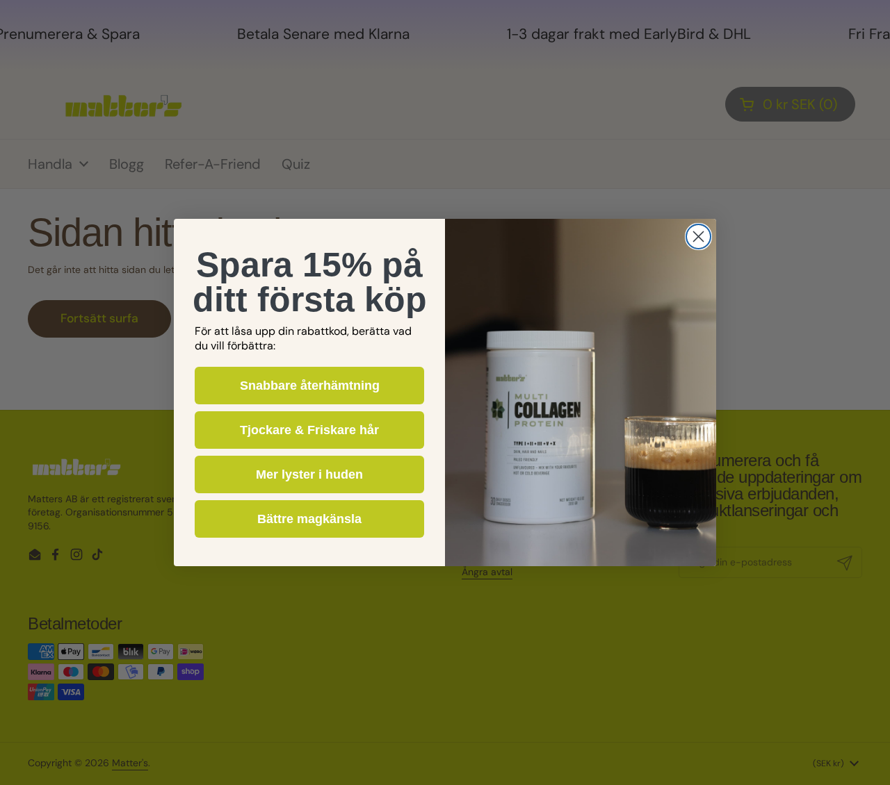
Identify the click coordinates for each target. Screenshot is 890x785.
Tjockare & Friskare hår (309, 430)
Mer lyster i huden (309, 474)
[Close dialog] (698, 236)
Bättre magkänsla (309, 519)
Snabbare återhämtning (310, 385)
